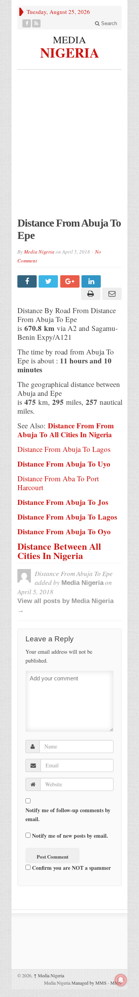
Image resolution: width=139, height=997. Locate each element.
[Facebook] (27, 23)
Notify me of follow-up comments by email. (67, 814)
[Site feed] (36, 23)
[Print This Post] (89, 294)
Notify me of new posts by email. (70, 836)
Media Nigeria (39, 251)
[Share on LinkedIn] (92, 281)
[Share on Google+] (70, 281)
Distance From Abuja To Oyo (64, 531)
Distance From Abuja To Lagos (63, 449)
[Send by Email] (111, 294)
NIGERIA (69, 51)
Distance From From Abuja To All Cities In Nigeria (66, 430)
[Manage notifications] (121, 980)
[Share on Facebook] (28, 281)
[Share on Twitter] (49, 281)
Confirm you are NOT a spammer (71, 868)
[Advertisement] (69, 147)
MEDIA (69, 39)
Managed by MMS (89, 983)
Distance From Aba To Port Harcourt (58, 483)
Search (108, 23)
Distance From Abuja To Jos (62, 502)
